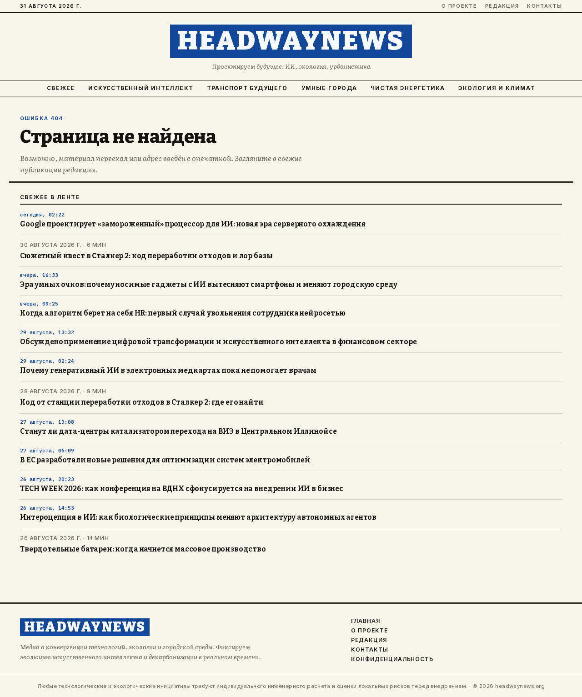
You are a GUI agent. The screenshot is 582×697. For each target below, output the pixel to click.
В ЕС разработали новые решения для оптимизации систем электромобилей (165, 460)
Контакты (544, 6)
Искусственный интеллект (140, 88)
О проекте (459, 6)
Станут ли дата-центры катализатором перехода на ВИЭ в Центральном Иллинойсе (178, 431)
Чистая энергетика (408, 88)
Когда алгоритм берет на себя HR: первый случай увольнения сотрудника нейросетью (183, 313)
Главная (365, 621)
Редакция (502, 6)
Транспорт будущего (247, 88)
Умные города (329, 88)
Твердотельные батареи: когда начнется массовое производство (143, 549)
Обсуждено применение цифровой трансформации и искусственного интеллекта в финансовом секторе (218, 342)
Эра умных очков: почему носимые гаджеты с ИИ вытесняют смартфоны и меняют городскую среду (208, 285)
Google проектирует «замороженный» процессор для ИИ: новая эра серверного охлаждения (193, 224)
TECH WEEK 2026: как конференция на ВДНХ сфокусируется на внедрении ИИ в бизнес (181, 489)
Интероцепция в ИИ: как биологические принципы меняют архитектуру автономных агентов (198, 517)
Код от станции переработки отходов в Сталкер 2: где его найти (142, 402)
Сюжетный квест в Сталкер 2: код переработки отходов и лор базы (146, 256)
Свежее (61, 88)
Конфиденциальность (392, 659)
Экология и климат (496, 88)
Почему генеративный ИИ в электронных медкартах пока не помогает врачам (168, 370)
